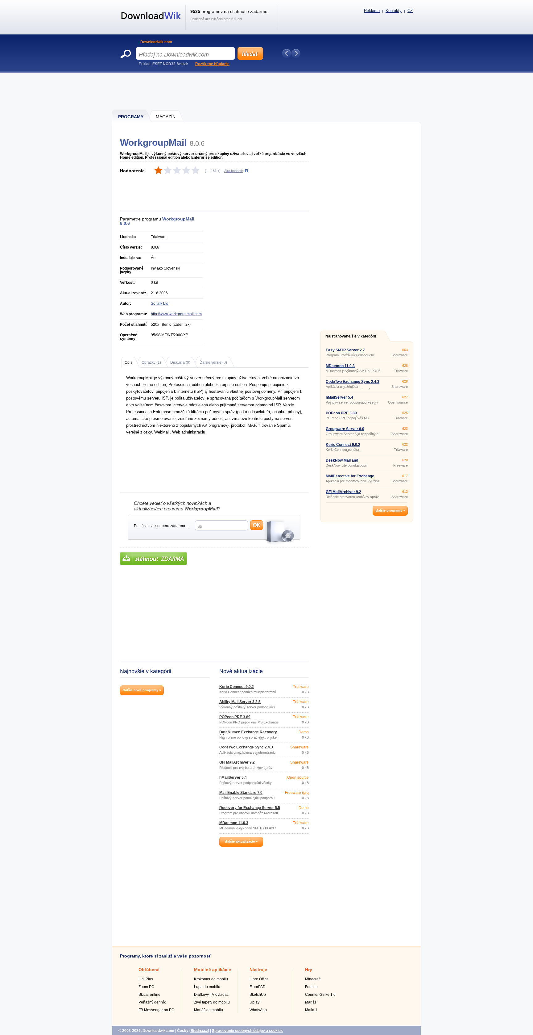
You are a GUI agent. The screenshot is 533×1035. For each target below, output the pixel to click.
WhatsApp (258, 1010)
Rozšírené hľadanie (212, 64)
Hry (308, 969)
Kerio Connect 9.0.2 (236, 687)
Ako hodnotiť (233, 171)
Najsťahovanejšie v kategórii (350, 336)
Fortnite (311, 987)
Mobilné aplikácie (212, 969)
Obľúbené (148, 969)
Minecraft (312, 979)
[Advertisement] (266, 91)
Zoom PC (146, 987)
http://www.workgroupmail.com (176, 314)
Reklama (372, 10)
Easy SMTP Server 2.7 (345, 350)
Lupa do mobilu (207, 987)
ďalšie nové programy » (142, 690)
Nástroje (258, 969)
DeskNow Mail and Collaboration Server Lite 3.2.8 (352, 462)
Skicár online (149, 994)
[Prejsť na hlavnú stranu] (151, 22)
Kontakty (394, 10)
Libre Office (259, 979)
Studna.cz (199, 1031)
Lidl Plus (145, 979)
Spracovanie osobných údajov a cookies (247, 1031)
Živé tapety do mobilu (212, 1002)
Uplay (254, 1002)
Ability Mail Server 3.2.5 (240, 702)
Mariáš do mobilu (208, 1010)
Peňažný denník (152, 1002)
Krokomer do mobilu (211, 979)
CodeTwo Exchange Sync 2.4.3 (246, 747)
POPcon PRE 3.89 (234, 717)
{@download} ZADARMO (153, 558)
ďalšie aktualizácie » (241, 841)
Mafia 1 (311, 1010)
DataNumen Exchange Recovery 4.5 (248, 734)
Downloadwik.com (156, 42)
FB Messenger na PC (156, 1010)
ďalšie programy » (390, 510)
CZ (410, 10)
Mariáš (310, 1002)
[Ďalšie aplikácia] (295, 53)
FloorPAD (258, 987)
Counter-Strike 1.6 (320, 994)
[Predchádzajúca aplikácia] (286, 53)
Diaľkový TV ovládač (211, 994)
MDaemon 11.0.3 (233, 823)
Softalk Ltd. (160, 303)
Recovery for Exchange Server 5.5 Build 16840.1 (249, 810)
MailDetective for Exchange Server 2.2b (350, 478)
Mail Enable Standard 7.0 (240, 792)
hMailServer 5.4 (233, 777)
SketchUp (258, 994)
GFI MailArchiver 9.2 (237, 762)
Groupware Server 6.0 (345, 429)
